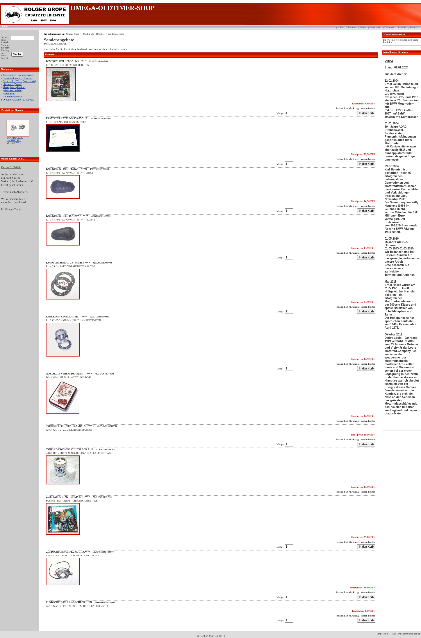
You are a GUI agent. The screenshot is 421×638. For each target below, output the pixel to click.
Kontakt (402, 27)
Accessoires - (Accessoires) (18, 75)
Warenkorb (374, 27)
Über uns (351, 27)
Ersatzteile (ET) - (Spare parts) (19, 81)
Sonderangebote (13, 96)
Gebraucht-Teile (12, 90)
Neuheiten (9, 93)
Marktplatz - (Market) (14, 87)
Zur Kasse (389, 27)
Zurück (413, 27)
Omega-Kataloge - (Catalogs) (18, 99)
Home (362, 27)
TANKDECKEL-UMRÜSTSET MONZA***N (15, 140)
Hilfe (340, 27)
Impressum (383, 633)
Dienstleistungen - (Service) (17, 78)
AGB (393, 633)
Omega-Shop (73, 33)
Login (3, 26)
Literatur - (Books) (12, 84)
